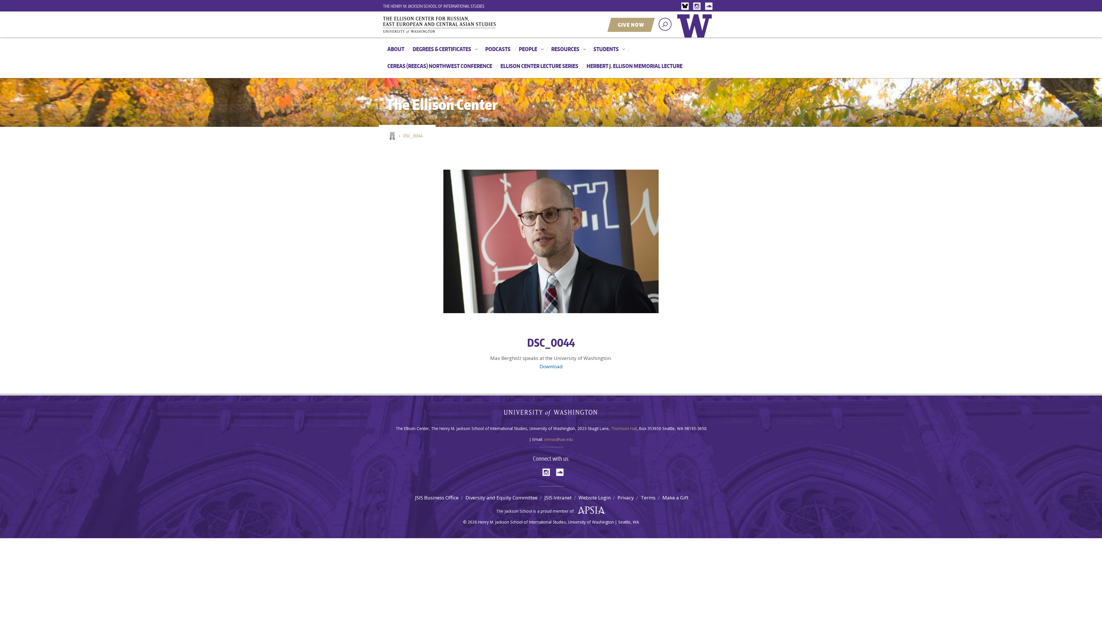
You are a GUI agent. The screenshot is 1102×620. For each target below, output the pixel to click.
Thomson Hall (624, 428)
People (528, 49)
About (395, 49)
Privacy (626, 497)
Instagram (698, 6)
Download (551, 366)
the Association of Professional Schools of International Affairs (590, 510)
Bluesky (686, 6)
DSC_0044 (413, 136)
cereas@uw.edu (558, 439)
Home (391, 136)
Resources (565, 49)
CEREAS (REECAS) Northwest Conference (439, 65)
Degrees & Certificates (442, 49)
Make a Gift (675, 497)
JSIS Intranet (558, 497)
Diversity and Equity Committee (501, 497)
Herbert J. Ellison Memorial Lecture (634, 65)
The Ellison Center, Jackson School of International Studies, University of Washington (447, 25)
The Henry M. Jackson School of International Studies (433, 6)
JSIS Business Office (437, 497)
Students (606, 49)
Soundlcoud (709, 6)
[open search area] (665, 24)
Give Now (631, 25)
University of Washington (696, 30)
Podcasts (498, 49)
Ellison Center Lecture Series (539, 65)
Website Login (595, 497)
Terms (648, 497)
